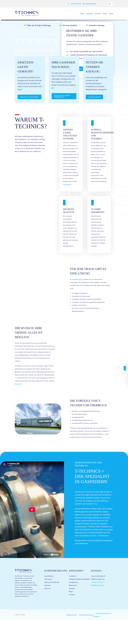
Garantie (47, 585)
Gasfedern (72, 576)
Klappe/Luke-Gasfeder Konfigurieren (62, 96)
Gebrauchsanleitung (51, 582)
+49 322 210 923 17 (76, 3)
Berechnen (98, 13)
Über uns (47, 588)
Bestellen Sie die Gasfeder (29, 97)
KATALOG (80, 279)
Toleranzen (48, 579)
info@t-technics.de (91, 3)
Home (82, 13)
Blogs (71, 591)
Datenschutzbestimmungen (86, 615)
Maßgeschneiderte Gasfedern (79, 579)
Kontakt (72, 595)
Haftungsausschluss (71, 615)
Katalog (111, 13)
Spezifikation (49, 576)
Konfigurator (89, 13)
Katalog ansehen (94, 97)
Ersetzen (105, 13)
